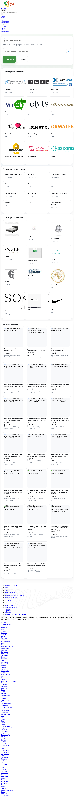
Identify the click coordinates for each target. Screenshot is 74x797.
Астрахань (4, 631)
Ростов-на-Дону (6, 735)
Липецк (3, 693)
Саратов (3, 743)
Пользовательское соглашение (14, 595)
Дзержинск (4, 662)
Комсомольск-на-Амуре (8, 681)
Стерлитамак (5, 754)
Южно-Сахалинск (7, 790)
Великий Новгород (7, 646)
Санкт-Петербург (6, 624)
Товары (7, 587)
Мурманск (4, 698)
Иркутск (3, 669)
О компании (9, 605)
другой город (5, 795)
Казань (3, 672)
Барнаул (3, 636)
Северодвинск (5, 745)
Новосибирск (5, 714)
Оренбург (4, 719)
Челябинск (4, 781)
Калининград (5, 674)
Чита (2, 785)
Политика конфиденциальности (15, 614)
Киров (3, 679)
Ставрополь (5, 750)
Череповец (4, 783)
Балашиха (4, 634)
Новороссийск (5, 712)
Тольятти (4, 764)
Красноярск (4, 688)
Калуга (3, 676)
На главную (22, 59)
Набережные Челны (7, 700)
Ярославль (4, 793)
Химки (3, 778)
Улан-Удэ (4, 771)
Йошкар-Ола (5, 671)
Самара (3, 740)
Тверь (3, 762)
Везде (3, 10)
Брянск (3, 645)
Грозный (3, 660)
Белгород (4, 638)
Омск (2, 716)
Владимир (4, 652)
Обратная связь (10, 592)
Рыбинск (4, 736)
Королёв (3, 683)
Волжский (4, 655)
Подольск (4, 729)
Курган (3, 690)
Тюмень (3, 769)
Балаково (4, 633)
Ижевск (3, 667)
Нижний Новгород (7, 707)
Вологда (3, 657)
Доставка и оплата (11, 607)
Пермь (3, 724)
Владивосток (5, 648)
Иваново (4, 665)
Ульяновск (4, 773)
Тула (2, 767)
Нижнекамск (5, 705)
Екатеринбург (5, 664)
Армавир (4, 627)
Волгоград (4, 653)
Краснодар (4, 686)
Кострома (4, 684)
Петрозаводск (5, 726)
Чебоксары (4, 780)
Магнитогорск (5, 695)
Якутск (3, 792)
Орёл (2, 717)
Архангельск (5, 629)
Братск (3, 643)
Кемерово (4, 678)
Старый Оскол (5, 752)
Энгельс (3, 788)
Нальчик (3, 702)
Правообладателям (11, 597)
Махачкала (4, 697)
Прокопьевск (5, 731)
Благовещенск (5, 641)
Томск (3, 766)
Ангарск (3, 626)
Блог (6, 602)
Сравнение (8, 600)
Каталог (3, 8)
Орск (2, 721)
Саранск (3, 742)
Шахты (3, 786)
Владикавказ (5, 650)
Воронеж (4, 659)
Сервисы (8, 611)
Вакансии (8, 612)
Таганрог (4, 759)
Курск (3, 691)
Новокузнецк (5, 710)
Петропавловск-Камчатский (10, 728)
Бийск (3, 640)
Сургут (3, 755)
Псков (3, 733)
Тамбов (3, 761)
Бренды (7, 609)
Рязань (3, 738)
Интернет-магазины (11, 585)
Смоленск (4, 747)
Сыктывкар (4, 757)
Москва (3, 622)
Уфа (2, 774)
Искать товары (9, 59)
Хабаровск (4, 776)
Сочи (2, 748)
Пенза (3, 723)
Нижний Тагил (6, 709)
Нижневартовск (6, 704)
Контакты (8, 590)
